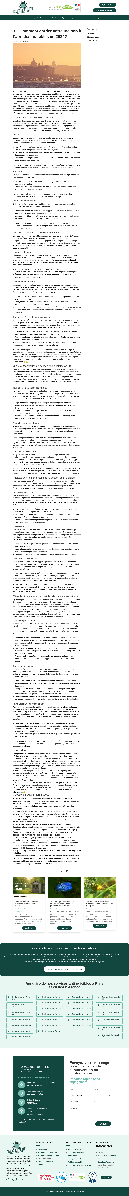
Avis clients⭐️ (94, 18)
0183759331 (108, 5)
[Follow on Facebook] (8, 1179)
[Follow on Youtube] (12, 1179)
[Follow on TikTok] (21, 1179)
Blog (86, 18)
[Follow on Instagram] (16, 1179)
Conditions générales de (77, 1165)
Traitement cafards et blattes (49, 1155)
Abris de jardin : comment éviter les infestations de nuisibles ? (26, 904)
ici (21, 792)
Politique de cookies (75, 1162)
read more (29, 928)
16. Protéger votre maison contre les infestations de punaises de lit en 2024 (62, 904)
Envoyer (103, 1124)
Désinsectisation (93, 37)
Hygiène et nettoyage (68, 18)
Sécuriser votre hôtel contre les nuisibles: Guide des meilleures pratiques (100, 904)
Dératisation (55, 18)
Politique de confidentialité (78, 1159)
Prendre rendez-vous (105, 10)
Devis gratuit (34, 18)
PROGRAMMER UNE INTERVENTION (64, 969)
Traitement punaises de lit (48, 1152)
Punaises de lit (45, 18)
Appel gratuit (106, 1177)
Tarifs (79, 18)
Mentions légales (74, 1149)
